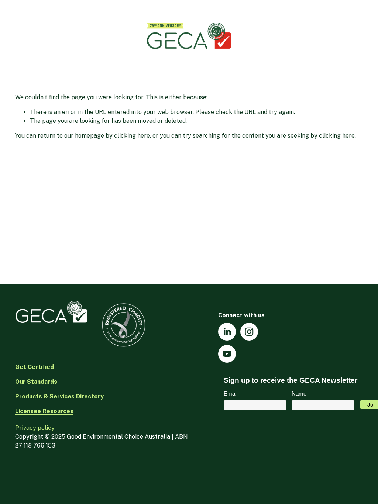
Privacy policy (35, 427)
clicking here (132, 135)
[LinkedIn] (227, 332)
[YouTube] (227, 354)
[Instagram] (249, 332)
